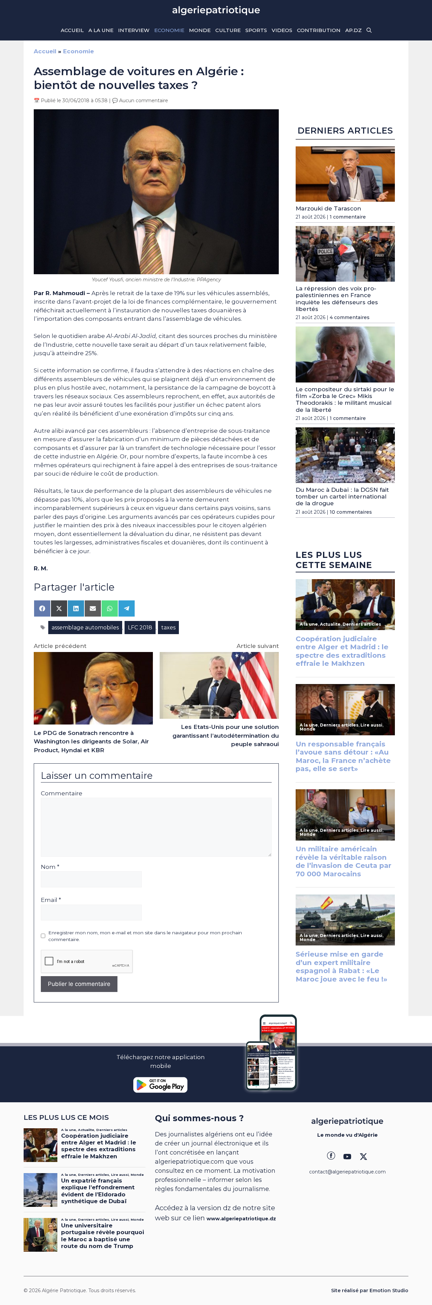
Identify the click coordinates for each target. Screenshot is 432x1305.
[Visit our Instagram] (347, 1156)
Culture (228, 30)
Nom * (50, 866)
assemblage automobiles (85, 627)
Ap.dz (353, 30)
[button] (369, 30)
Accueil (72, 30)
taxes (168, 627)
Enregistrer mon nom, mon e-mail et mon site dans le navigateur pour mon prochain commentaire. (145, 936)
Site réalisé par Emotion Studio (369, 1290)
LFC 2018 (140, 627)
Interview (134, 30)
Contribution (319, 30)
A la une (100, 30)
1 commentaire (348, 217)
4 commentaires (350, 318)
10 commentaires (351, 512)
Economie (169, 30)
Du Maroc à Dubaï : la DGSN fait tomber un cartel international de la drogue (342, 496)
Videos (282, 30)
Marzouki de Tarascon (328, 208)
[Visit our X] (363, 1156)
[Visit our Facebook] (331, 1156)
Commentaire (61, 793)
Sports (256, 30)
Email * (51, 900)
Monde (200, 30)
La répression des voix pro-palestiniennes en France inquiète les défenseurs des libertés (337, 298)
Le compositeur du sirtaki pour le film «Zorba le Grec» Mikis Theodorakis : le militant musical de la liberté (345, 399)
